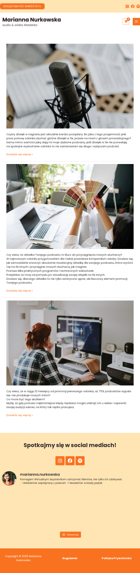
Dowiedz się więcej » (19, 154)
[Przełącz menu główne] (136, 21)
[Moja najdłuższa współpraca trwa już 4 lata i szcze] (87, 499)
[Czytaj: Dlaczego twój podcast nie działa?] (70, 343)
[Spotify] (138, 6)
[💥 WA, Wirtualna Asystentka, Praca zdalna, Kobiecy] (52, 499)
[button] (22, 6)
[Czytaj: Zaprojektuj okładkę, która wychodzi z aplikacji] (70, 206)
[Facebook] (133, 6)
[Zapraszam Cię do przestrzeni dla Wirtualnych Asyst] (18, 499)
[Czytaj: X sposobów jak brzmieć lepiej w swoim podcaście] (70, 86)
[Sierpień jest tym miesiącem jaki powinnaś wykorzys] (122, 499)
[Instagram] (127, 6)
